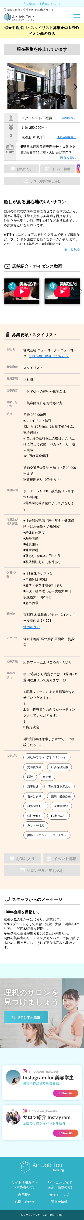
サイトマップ (59, 1194)
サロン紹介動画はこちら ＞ (49, 355)
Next (81, 291)
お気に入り (24, 169)
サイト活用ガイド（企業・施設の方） (59, 1184)
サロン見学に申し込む (45, 181)
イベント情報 (61, 169)
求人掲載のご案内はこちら (39, 3)
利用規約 (24, 1194)
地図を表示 (31, 626)
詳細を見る (69, 118)
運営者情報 (59, 1201)
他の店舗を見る (66, 137)
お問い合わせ (25, 1201)
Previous (2, 291)
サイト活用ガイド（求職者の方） (25, 1184)
